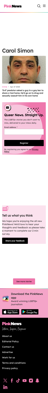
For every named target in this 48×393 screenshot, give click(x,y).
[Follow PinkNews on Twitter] (5, 381)
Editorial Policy (10, 341)
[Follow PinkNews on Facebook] (12, 381)
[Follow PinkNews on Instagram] (31, 381)
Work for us (8, 357)
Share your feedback (15, 241)
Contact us (8, 346)
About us (7, 336)
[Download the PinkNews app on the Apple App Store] (10, 312)
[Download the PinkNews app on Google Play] (29, 312)
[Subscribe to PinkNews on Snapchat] (37, 381)
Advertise (7, 352)
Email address (14, 127)
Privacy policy (10, 368)
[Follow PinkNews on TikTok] (18, 381)
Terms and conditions (14, 362)
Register (24, 143)
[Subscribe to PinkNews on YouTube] (24, 381)
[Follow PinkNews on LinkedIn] (5, 387)
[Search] (39, 6)
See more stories (24, 281)
